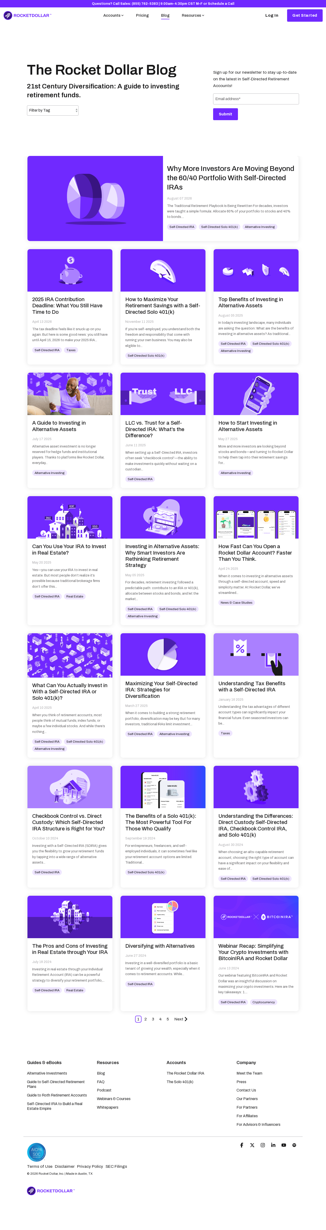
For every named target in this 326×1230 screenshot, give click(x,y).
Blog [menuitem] (101, 1073)
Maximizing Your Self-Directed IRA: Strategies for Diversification (161, 690)
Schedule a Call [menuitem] (221, 3)
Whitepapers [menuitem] (107, 1107)
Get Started (304, 15)
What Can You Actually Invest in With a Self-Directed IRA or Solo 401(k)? (69, 692)
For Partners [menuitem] (247, 1107)
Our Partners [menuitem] (247, 1099)
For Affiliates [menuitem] (247, 1116)
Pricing (142, 15)
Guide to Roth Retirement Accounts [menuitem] (57, 1095)
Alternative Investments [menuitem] (47, 1073)
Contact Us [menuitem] (246, 1090)
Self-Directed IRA (181, 227)
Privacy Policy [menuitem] (90, 1166)
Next (178, 1019)
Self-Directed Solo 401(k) (219, 227)
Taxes (71, 350)
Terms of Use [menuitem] (40, 1166)
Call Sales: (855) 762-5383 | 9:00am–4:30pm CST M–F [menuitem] (158, 3)
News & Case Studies (236, 602)
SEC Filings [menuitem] (116, 1166)
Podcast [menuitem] (104, 1090)
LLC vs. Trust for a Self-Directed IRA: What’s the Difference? (154, 429)
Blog (165, 15)
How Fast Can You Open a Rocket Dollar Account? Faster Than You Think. (255, 553)
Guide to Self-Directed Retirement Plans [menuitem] (56, 1084)
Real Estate (74, 596)
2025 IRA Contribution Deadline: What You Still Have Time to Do (67, 306)
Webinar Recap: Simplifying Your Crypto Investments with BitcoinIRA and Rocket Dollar (253, 952)
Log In (271, 15)
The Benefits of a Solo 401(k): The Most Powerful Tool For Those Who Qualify (160, 822)
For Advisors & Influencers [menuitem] (258, 1124)
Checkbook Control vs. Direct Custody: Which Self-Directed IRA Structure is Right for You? (68, 822)
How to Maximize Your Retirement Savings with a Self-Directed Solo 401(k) (162, 306)
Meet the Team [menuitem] (249, 1073)
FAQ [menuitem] (101, 1082)
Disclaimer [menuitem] (65, 1166)
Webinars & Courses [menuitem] (114, 1099)
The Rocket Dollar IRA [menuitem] (185, 1073)
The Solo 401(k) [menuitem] (180, 1082)
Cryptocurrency (263, 1002)
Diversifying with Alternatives (160, 946)
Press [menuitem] (241, 1082)
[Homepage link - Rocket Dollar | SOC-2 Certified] (36, 1159)
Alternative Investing (260, 227)
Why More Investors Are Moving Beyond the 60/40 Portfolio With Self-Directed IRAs (230, 178)
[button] (242, 1145)
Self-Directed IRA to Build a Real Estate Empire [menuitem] (55, 1106)
